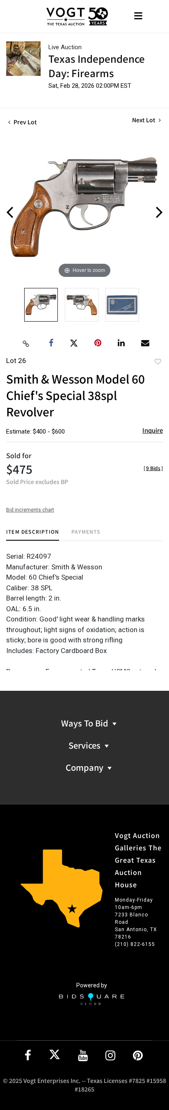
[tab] (32, 535)
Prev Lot (24, 122)
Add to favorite (158, 361)
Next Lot (144, 119)
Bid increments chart (30, 510)
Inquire (152, 430)
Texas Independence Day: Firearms (96, 65)
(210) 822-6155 (135, 944)
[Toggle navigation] (138, 16)
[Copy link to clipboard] (26, 343)
